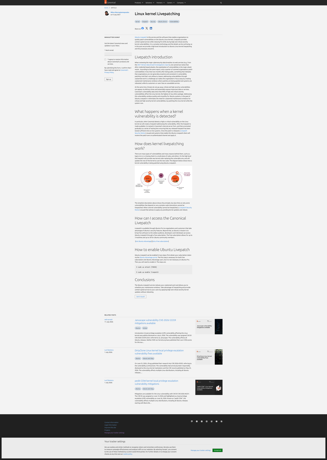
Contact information (111, 422)
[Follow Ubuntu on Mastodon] (191, 421)
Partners (159, 2)
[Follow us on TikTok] (211, 421)
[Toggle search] (221, 2)
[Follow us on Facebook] (196, 421)
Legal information (110, 425)
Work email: (110, 50)
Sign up (108, 79)
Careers (169, 2)
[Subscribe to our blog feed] (221, 421)
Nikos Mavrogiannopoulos (120, 12)
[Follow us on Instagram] (206, 421)
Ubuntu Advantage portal (148, 257)
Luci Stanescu (109, 350)
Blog (106, 8)
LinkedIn (151, 28)
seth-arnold (108, 319)
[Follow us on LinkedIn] (201, 421)
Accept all (217, 450)
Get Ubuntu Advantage (143, 241)
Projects (107, 430)
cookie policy (127, 454)
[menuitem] (138, 2)
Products (138, 2)
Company (180, 2)
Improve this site (110, 427)
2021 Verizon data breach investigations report (153, 65)
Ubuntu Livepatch (141, 37)
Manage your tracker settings (114, 432)
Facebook (142, 28)
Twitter (147, 28)
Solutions (149, 2)
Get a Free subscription (160, 241)
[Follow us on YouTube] (216, 421)
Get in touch (140, 296)
